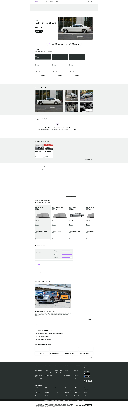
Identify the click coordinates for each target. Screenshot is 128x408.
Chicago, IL (76, 367)
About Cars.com (46, 400)
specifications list (74, 129)
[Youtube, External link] (88, 381)
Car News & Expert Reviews (49, 368)
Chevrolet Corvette (77, 389)
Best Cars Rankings (48, 372)
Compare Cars (47, 370)
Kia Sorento (86, 390)
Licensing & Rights (69, 400)
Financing (36, 379)
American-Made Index (48, 375)
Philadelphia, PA (76, 375)
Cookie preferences (79, 405)
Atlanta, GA (76, 373)
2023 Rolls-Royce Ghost (69, 348)
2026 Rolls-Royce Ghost (40, 353)
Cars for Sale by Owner (39, 372)
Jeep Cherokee (67, 395)
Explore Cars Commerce (87, 367)
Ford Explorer (57, 395)
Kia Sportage (86, 389)
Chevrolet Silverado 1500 (78, 390)
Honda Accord (47, 392)
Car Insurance (66, 373)
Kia (84, 387)
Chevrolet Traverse (77, 392)
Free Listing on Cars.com (58, 370)
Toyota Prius (37, 390)
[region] (64, 404)
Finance (56, 1)
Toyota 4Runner (37, 395)
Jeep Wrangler (67, 389)
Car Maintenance (67, 375)
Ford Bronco (57, 390)
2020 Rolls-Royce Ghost (84, 353)
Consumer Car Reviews (48, 367)
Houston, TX (76, 368)
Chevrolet (76, 387)
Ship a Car (66, 370)
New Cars (36, 368)
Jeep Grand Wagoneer (68, 394)
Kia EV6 (85, 395)
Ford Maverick (57, 389)
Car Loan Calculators (67, 367)
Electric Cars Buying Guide (39, 378)
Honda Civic (47, 390)
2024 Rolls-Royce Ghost (54, 353)
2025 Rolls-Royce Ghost (54, 348)
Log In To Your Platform (87, 368)
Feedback (82, 400)
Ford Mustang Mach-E (58, 394)
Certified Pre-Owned (38, 370)
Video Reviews (47, 377)
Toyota (36, 387)
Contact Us (52, 400)
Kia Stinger (85, 392)
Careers (64, 400)
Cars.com (71, 404)
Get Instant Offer (57, 368)
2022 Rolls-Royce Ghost (69, 353)
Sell (46, 1)
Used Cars (37, 367)
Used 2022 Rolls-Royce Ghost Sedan (48, 153)
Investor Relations (58, 400)
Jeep (65, 387)
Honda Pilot (47, 394)
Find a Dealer (37, 373)
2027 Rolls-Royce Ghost (40, 348)
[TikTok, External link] (84, 381)
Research (51, 1)
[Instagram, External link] (90, 381)
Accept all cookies (88, 405)
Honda (46, 387)
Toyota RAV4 (37, 389)
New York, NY (76, 377)
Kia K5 (85, 394)
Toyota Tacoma (37, 392)
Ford (55, 387)
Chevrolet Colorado (77, 395)
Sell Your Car (57, 367)
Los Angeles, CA (76, 370)
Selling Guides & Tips (58, 372)
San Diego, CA (76, 378)
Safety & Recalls (47, 373)
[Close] (127, 402)
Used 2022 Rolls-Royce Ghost (38, 153)
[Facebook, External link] (86, 381)
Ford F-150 (56, 392)
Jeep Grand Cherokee (68, 390)
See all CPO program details (71, 196)
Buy (43, 1)
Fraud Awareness (77, 400)
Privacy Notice (46, 404)
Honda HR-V (47, 395)
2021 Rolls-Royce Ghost (84, 348)
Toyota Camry (37, 394)
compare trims (50, 51)
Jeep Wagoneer (67, 392)
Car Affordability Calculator (68, 368)
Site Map (65, 377)
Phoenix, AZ (76, 372)
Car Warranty (66, 372)
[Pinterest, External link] (92, 381)
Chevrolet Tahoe (76, 394)
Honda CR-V (47, 389)
